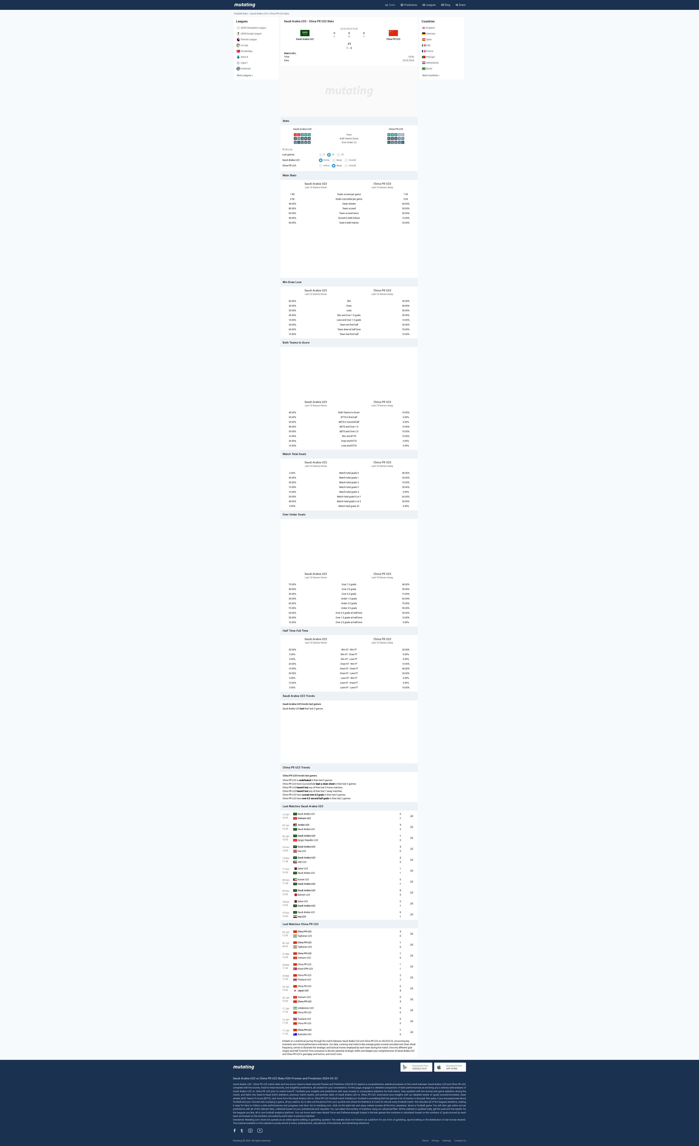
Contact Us (460, 1140)
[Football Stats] (244, 5)
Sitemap (446, 1140)
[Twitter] (244, 1130)
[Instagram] (253, 1130)
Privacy (435, 1140)
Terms (425, 1140)
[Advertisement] (349, 91)
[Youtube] (261, 1130)
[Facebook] (236, 1130)
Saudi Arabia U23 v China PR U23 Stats (269, 13)
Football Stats (241, 13)
